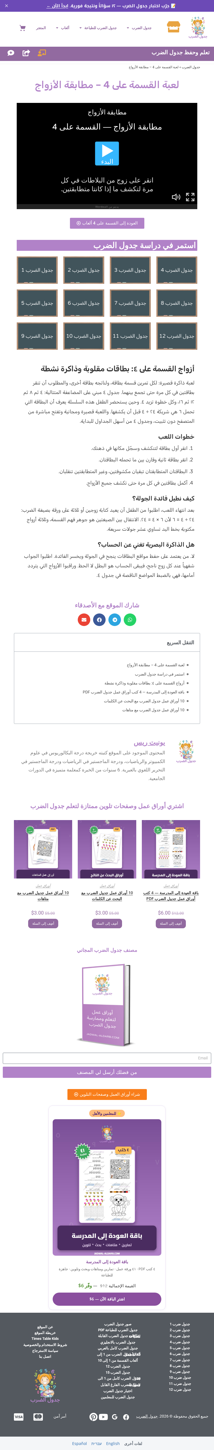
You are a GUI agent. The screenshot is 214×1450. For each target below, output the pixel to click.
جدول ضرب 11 (180, 1383)
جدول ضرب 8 (180, 1366)
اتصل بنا (45, 1356)
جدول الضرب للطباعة (100, 28)
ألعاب (65, 28)
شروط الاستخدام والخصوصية (45, 1345)
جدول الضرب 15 (118, 1372)
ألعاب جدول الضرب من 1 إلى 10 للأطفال (118, 1354)
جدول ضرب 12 (180, 1389)
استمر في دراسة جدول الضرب (159, 674)
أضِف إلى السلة (171, 923)
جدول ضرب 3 (180, 1336)
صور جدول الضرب (118, 1324)
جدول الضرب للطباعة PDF (118, 1330)
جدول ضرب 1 (180, 1324)
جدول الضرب (142, 28)
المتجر (41, 28)
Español (79, 1443)
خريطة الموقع (45, 1333)
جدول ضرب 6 (180, 1354)
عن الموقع (45, 1327)
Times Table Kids (45, 1338)
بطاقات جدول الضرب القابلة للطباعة (119, 1336)
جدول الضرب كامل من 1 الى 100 (119, 1378)
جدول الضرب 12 (118, 1366)
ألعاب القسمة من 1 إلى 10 (118, 1360)
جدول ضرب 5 (180, 1348)
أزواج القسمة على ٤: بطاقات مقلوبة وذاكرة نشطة (144, 683)
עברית (96, 1443)
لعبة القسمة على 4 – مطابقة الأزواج (155, 665)
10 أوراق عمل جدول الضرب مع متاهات (153, 710)
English (113, 1443)
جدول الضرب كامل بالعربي (118, 1348)
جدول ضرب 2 (180, 1330)
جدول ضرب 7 (180, 1360)
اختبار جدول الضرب (117, 1391)
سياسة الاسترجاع (45, 1351)
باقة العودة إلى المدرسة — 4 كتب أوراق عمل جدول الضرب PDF (133, 692)
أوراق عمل (171, 885)
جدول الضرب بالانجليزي (117, 1342)
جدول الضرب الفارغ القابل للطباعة (120, 1385)
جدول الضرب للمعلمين (118, 1397)
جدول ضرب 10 (180, 1377)
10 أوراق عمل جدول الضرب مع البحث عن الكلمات (144, 701)
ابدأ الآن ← (57, 6)
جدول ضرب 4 (180, 1342)
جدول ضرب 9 (180, 1371)
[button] (130, 619)
